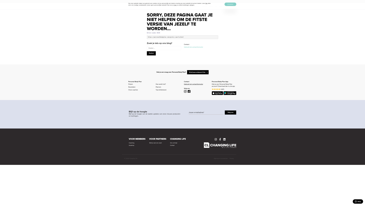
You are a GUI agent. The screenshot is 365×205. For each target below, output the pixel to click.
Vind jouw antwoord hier (197, 72)
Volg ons (230, 112)
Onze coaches (133, 90)
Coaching (131, 143)
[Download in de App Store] (217, 93)
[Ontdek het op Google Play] (229, 93)
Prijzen (130, 84)
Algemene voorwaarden (221, 158)
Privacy (232, 158)
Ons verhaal (173, 143)
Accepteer (230, 4)
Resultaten (131, 87)
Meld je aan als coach (155, 143)
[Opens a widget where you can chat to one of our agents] (358, 201)
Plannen (158, 87)
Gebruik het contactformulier (193, 47)
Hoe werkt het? (161, 84)
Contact (172, 145)
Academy (131, 145)
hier (206, 3)
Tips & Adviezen (161, 90)
